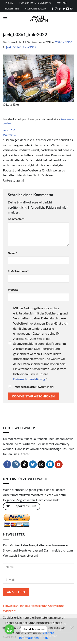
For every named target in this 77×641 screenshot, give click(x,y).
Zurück (9, 130)
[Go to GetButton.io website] (9, 637)
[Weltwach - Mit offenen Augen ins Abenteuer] (38, 19)
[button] (5, 19)
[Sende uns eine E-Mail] (41, 464)
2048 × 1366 (63, 42)
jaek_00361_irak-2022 (21, 47)
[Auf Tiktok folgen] (60, 9)
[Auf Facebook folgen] (52, 9)
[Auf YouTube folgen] (71, 9)
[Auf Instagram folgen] (56, 9)
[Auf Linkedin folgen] (67, 9)
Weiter (9, 135)
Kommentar (16, 218)
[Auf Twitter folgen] (64, 9)
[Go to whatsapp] (9, 629)
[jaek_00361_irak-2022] (38, 78)
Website (13, 289)
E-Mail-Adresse (18, 271)
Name (12, 253)
